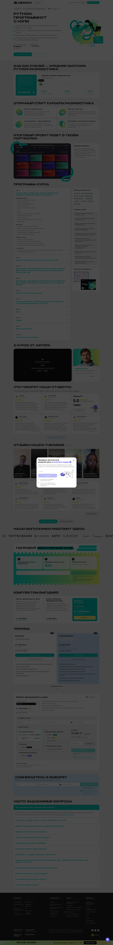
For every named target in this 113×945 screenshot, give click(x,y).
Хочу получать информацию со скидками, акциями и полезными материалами (48, 484)
